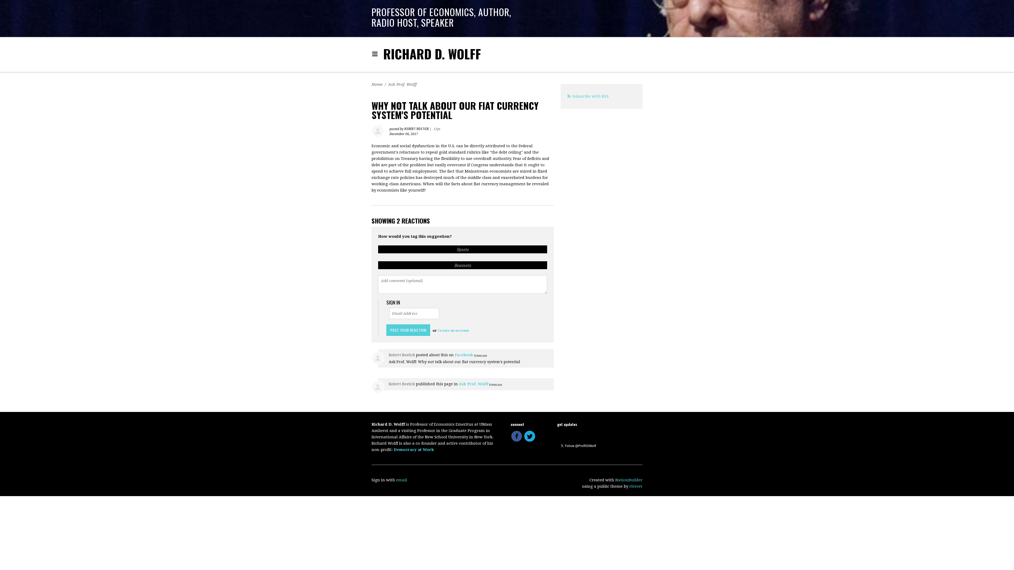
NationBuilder (628, 480)
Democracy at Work (414, 449)
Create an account (453, 330)
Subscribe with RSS (590, 96)
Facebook (464, 355)
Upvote (463, 249)
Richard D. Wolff (432, 53)
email (401, 480)
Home (377, 84)
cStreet (635, 486)
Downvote (462, 265)
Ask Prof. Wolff (402, 84)
